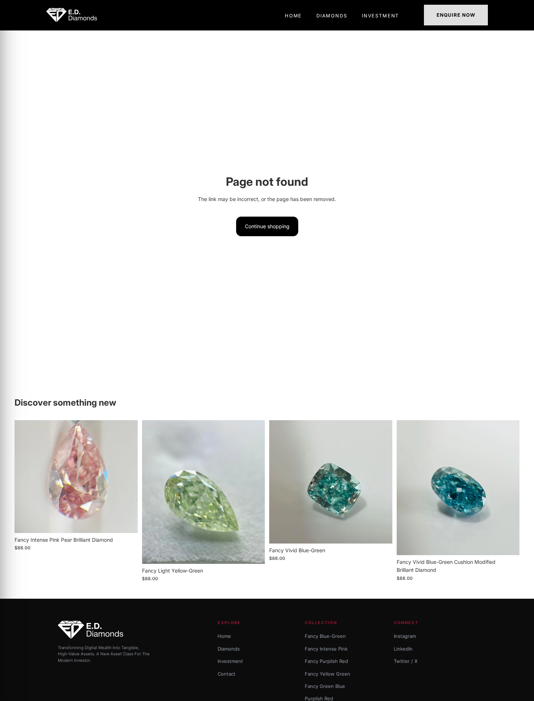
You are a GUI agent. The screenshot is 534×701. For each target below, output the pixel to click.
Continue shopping (267, 226)
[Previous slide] (25, 476)
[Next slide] (127, 476)
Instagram (405, 636)
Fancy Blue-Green (325, 636)
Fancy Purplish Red (326, 661)
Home (224, 636)
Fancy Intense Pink (326, 649)
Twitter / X (405, 661)
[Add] (126, 521)
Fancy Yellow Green (327, 674)
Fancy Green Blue (325, 686)
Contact (226, 674)
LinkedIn (403, 649)
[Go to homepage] (73, 15)
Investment (230, 661)
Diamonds (229, 649)
